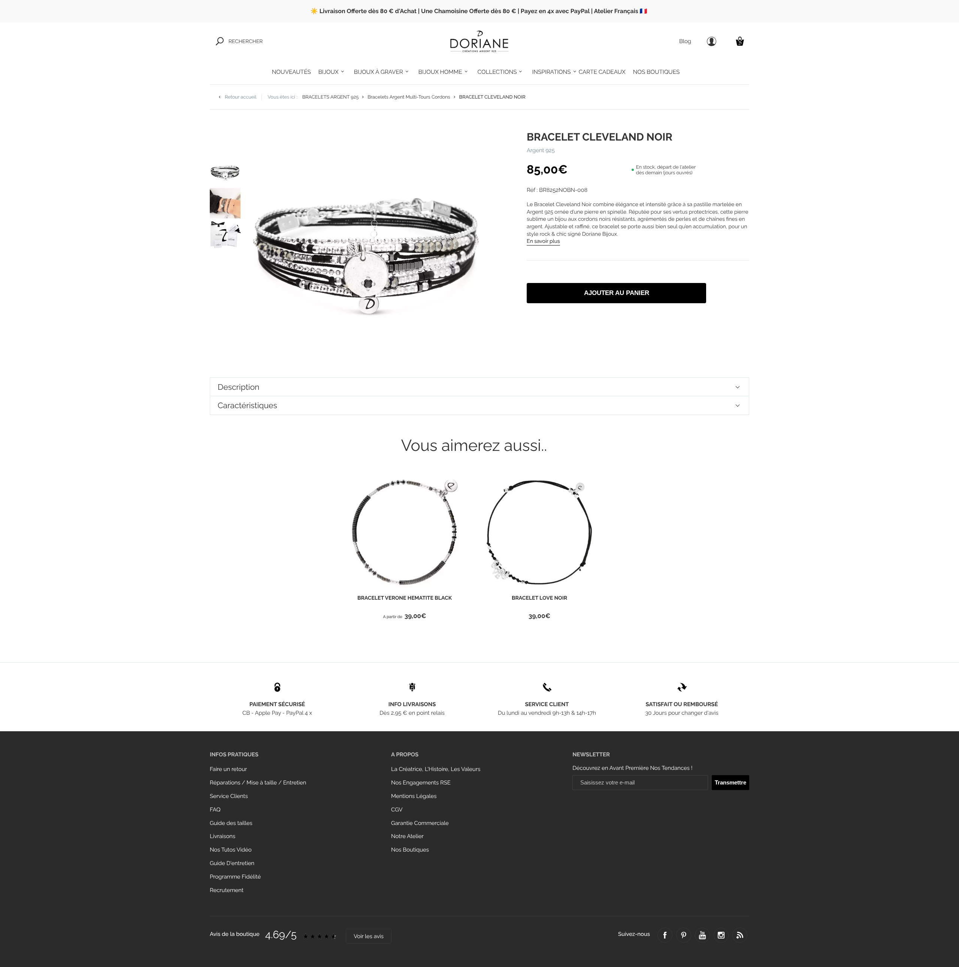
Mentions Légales (413, 796)
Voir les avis (369, 936)
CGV (396, 810)
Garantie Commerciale (420, 823)
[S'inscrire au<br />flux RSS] (739, 935)
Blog (685, 41)
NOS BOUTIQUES (656, 72)
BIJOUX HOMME (440, 72)
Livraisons (222, 836)
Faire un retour (228, 769)
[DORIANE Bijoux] (479, 41)
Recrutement (226, 890)
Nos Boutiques (410, 850)
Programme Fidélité (235, 877)
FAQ (215, 810)
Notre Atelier (407, 836)
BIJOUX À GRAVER (378, 72)
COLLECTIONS (497, 72)
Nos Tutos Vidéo (231, 850)
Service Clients (229, 796)
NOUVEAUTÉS (291, 72)
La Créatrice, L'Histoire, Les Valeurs (435, 769)
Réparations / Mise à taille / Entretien (258, 783)
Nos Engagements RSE (421, 783)
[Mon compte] (711, 41)
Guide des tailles (231, 823)
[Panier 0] (740, 41)
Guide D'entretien (232, 863)
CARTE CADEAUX (602, 72)
